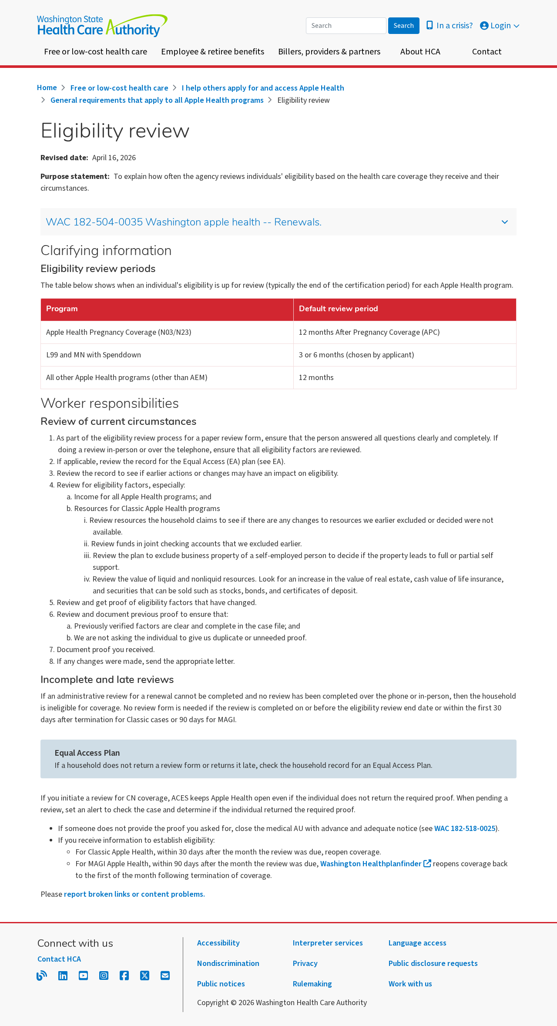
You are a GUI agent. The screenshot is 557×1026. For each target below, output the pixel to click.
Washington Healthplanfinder (371, 863)
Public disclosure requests (433, 963)
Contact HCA (59, 959)
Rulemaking (312, 984)
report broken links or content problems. (134, 894)
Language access (417, 943)
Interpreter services (328, 943)
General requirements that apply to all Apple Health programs (157, 100)
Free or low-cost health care (95, 52)
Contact (487, 52)
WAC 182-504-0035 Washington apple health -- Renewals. (184, 223)
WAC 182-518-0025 (464, 828)
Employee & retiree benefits (212, 52)
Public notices (221, 984)
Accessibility (218, 943)
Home (47, 87)
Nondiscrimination (228, 963)
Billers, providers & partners (329, 52)
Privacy (305, 963)
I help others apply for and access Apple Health (263, 88)
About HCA (420, 52)
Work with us (410, 984)
